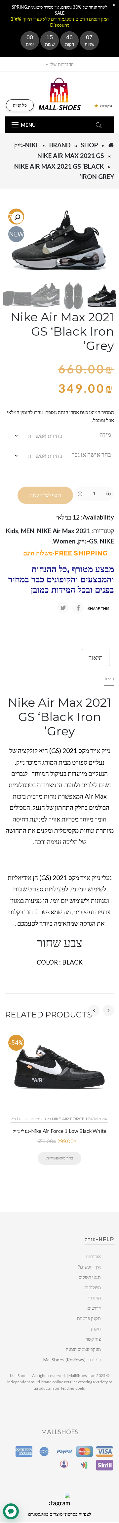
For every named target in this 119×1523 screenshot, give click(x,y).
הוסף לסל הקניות (45, 495)
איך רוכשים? (89, 1267)
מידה (105, 434)
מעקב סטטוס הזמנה (83, 1349)
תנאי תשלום (89, 1277)
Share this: (98, 608)
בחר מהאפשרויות (59, 1157)
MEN (27, 530)
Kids (12, 530)
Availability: (97, 517)
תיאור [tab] (96, 657)
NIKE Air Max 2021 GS (70, 155)
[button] (17, 218)
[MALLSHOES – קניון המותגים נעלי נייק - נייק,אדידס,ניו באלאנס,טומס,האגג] (60, 93)
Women (64, 541)
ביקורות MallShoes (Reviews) (72, 1359)
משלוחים (92, 1287)
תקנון (96, 1328)
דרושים (94, 1308)
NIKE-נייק (26, 145)
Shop (89, 145)
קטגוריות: (103, 530)
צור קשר (93, 1339)
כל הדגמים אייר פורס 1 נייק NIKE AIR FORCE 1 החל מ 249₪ (59, 1118)
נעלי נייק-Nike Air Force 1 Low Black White (60, 1131)
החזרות (94, 1297)
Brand (60, 145)
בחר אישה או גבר (91, 454)
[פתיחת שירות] (11, 1511)
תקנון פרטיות (89, 1318)
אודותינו (93, 1256)
